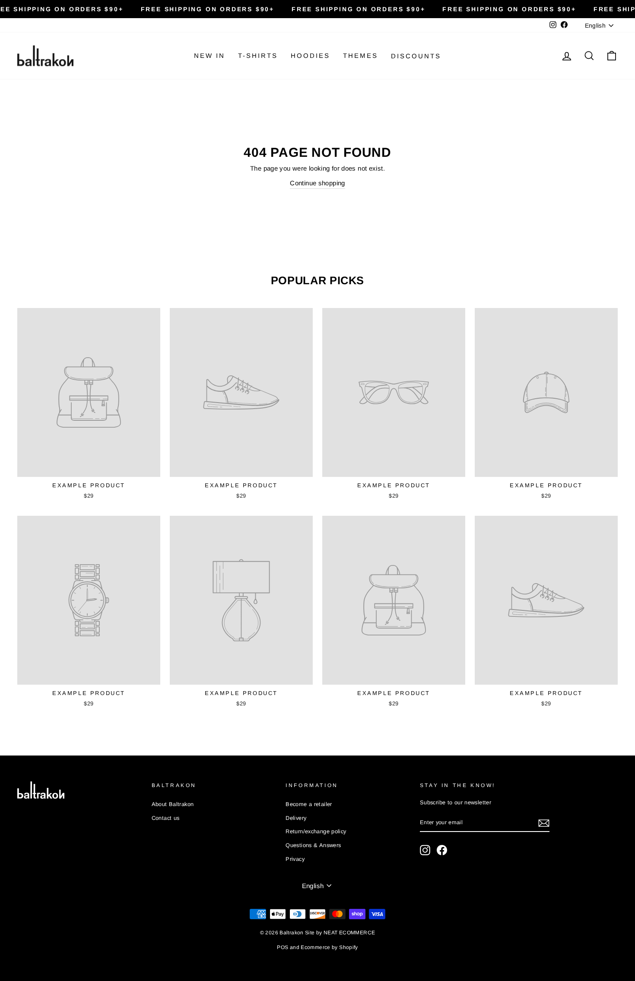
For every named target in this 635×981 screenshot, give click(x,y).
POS (282, 947)
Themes (360, 55)
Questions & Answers (313, 845)
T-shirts (258, 55)
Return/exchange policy (316, 831)
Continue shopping (317, 183)
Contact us (166, 818)
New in (209, 55)
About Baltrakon (173, 804)
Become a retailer (309, 804)
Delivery (296, 818)
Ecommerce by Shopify (329, 947)
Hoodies (310, 55)
